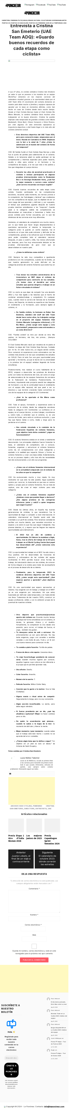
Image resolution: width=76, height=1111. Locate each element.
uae (49, 809)
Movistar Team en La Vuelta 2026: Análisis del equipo (59, 1016)
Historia (37, 20)
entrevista (41, 809)
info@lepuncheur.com (54, 1106)
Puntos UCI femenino (37, 23)
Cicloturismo (46, 20)
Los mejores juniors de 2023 (34, 837)
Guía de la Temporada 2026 (56, 23)
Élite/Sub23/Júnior (25, 20)
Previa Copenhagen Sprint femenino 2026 (51, 839)
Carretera (6, 20)
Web (34, 935)
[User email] (10, 774)
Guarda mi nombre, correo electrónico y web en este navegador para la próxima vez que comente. (34, 952)
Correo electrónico (33, 925)
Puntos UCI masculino (19, 23)
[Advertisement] (31, 791)
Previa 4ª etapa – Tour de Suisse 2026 (58, 1054)
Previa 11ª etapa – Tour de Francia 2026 (58, 1043)
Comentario (34, 889)
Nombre (34, 915)
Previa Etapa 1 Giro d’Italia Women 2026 (16, 838)
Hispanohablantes (59, 20)
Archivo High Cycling (21, 806)
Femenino (14, 20)
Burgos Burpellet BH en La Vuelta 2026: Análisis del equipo (59, 1030)
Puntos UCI (6, 23)
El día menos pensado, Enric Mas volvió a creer (59, 1003)
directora (29, 809)
